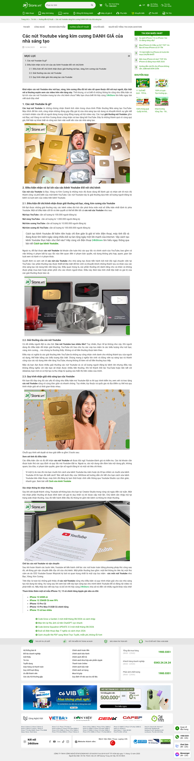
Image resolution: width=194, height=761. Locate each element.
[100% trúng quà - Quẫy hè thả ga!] (142, 101)
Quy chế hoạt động (31, 670)
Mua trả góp (77, 673)
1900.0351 (164, 651)
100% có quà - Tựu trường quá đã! (161, 92)
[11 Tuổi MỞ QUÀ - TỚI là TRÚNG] (142, 83)
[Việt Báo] (60, 718)
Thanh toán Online (79, 663)
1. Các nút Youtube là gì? (36, 61)
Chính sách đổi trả (79, 657)
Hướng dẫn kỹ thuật (79, 27)
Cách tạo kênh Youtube (46, 243)
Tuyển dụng (28, 663)
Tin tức (26, 660)
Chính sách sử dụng (80, 670)
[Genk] (109, 718)
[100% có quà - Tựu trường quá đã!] (161, 83)
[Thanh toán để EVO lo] (134, 697)
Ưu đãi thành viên (30, 673)
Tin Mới (26, 27)
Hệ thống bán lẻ (29, 650)
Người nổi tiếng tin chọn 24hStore (125, 27)
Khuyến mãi (98, 27)
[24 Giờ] (159, 718)
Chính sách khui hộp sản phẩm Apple (87, 660)
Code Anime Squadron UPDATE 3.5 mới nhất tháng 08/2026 (65, 627)
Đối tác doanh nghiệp (32, 654)
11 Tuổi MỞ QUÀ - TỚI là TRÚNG (141, 92)
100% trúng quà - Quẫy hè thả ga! (142, 110)
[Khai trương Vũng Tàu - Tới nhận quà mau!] (161, 101)
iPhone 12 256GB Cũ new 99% (44, 600)
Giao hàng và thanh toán (33, 667)
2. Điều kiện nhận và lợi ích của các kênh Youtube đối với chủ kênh (54, 65)
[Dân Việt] (84, 718)
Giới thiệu (27, 657)
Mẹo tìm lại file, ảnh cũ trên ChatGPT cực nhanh (59, 623)
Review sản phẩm (57, 27)
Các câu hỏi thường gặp (33, 677)
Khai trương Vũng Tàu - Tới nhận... (160, 110)
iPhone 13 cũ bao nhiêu (41, 610)
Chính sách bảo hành (80, 654)
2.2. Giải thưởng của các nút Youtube (45, 73)
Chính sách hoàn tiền (80, 650)
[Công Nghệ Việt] (35, 718)
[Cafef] (134, 718)
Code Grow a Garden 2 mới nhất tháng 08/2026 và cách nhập (66, 619)
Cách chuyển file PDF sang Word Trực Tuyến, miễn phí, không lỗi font (69, 635)
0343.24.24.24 (162, 662)
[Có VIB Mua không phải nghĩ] (60, 697)
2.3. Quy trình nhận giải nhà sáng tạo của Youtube (50, 77)
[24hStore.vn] (32, 5)
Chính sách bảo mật (80, 667)
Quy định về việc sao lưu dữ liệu (85, 677)
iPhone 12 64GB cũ (39, 597)
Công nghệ (39, 27)
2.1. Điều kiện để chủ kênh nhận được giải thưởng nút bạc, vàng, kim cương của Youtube (67, 69)
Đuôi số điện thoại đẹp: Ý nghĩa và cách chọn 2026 (61, 631)
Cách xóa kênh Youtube (60, 481)
